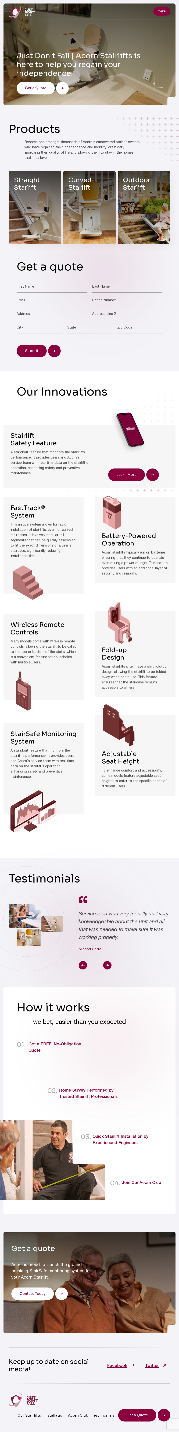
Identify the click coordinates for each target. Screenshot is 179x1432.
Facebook (117, 1365)
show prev (83, 965)
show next (107, 965)
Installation (54, 1415)
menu (161, 11)
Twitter (152, 1365)
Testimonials (103, 1415)
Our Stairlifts (29, 1415)
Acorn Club (78, 1415)
